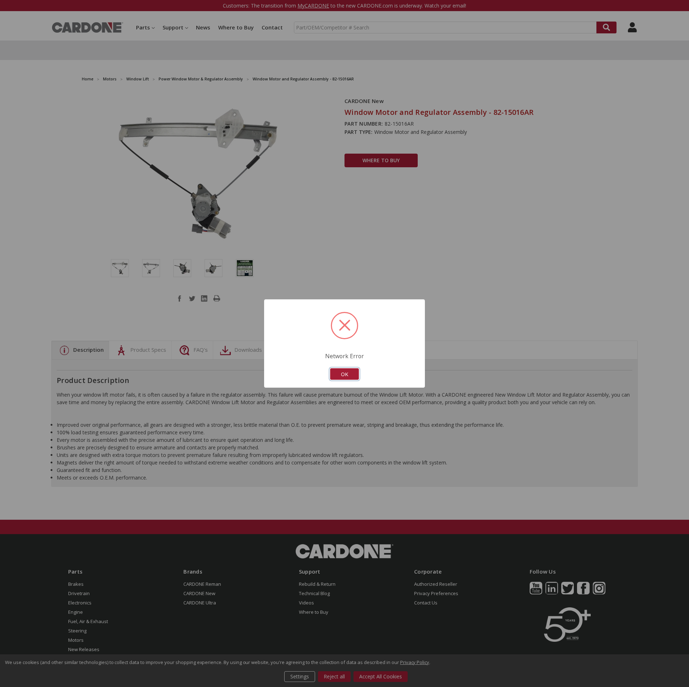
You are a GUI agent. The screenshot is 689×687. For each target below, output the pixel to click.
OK (344, 374)
